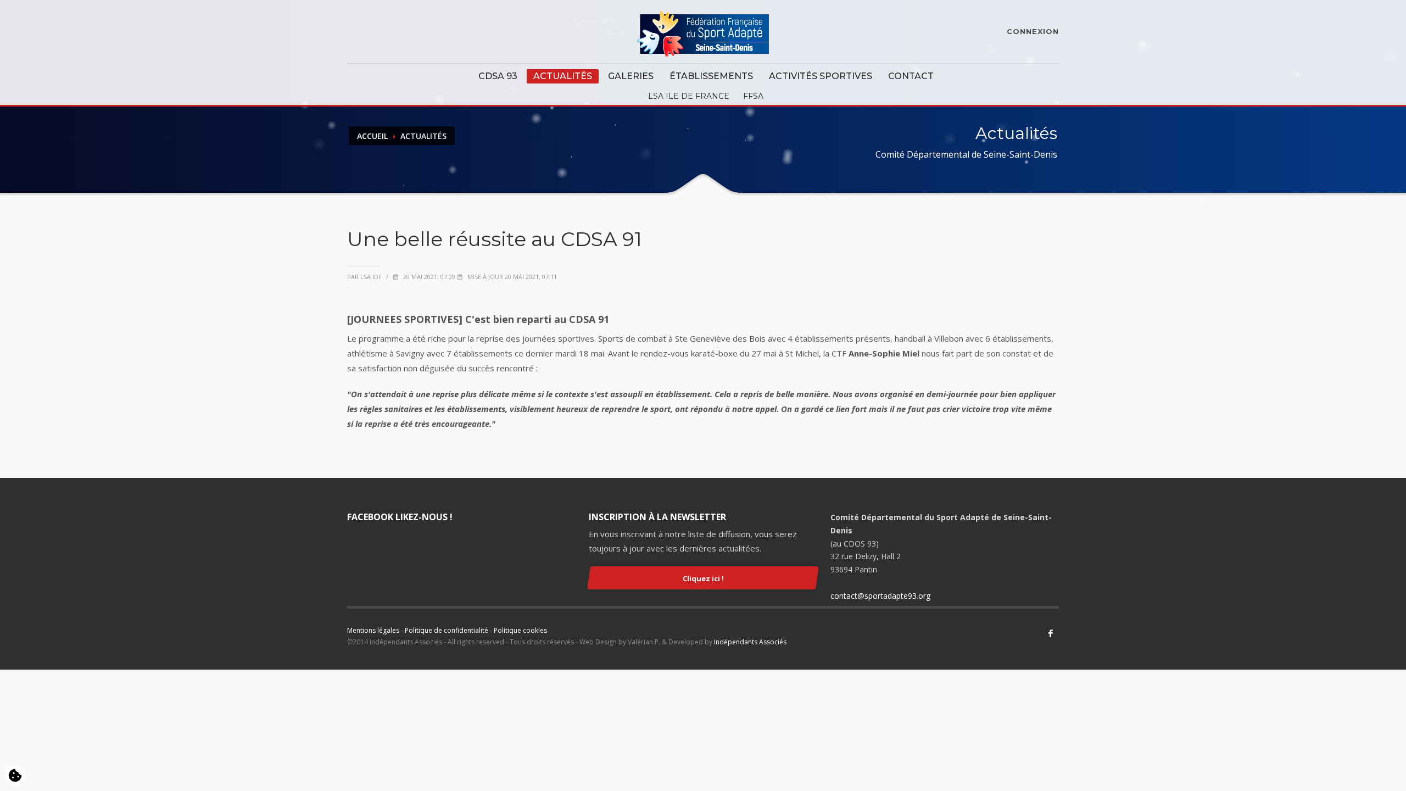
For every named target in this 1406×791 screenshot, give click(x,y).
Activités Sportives (820, 76)
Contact (911, 76)
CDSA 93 (497, 76)
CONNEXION (1033, 31)
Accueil (372, 136)
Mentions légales (373, 630)
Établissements (711, 76)
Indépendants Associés (750, 642)
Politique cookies (520, 630)
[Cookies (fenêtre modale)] (15, 776)
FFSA (753, 96)
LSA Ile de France (688, 96)
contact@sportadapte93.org (880, 596)
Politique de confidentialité (446, 630)
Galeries (631, 76)
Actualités (562, 76)
